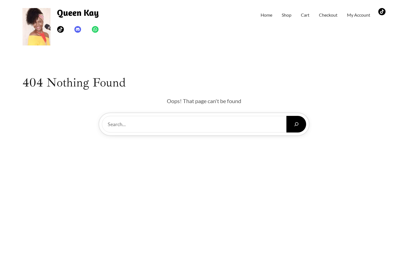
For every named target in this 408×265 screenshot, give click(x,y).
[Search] (296, 124)
